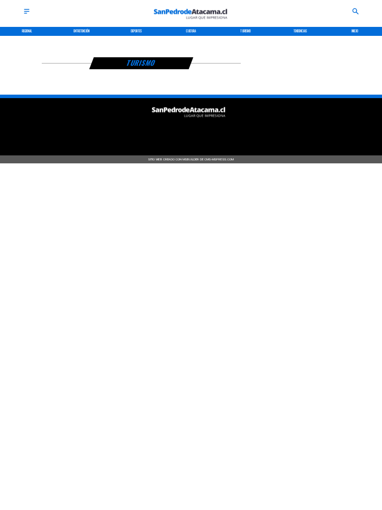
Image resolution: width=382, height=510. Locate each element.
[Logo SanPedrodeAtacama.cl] (191, 21)
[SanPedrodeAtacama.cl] (26, 14)
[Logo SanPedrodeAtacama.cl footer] (189, 120)
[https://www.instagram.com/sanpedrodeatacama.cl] (191, 131)
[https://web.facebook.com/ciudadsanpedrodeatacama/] (153, 131)
